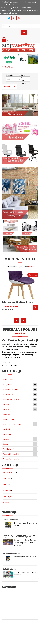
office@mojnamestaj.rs (12, 2)
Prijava (2, 8)
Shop (11, 67)
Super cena (23, 76)
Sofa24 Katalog (9, 569)
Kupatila (6, 409)
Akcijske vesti (8, 472)
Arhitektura (7, 490)
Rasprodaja (7, 434)
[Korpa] (5, 41)
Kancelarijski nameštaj (11, 399)
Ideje (5, 484)
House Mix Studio (10, 520)
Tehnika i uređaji (9, 449)
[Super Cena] (20, 285)
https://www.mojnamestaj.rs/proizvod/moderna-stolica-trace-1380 (35, 307)
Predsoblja (7, 429)
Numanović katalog (11, 554)
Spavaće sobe (8, 444)
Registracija (13, 8)
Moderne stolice (9, 419)
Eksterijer (6, 502)
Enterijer (6, 478)
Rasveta (6, 439)
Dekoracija (7, 496)
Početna (5, 67)
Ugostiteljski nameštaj (11, 459)
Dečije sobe (7, 385)
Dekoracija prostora (10, 389)
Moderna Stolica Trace (17, 302)
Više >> (31, 266)
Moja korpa (26, 8)
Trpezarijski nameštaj (11, 454)
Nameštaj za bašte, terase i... (13, 424)
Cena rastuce (23, 81)
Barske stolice (8, 380)
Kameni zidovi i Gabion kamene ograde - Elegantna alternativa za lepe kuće (20, 536)
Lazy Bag (6, 414)
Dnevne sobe (8, 394)
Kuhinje (6, 404)
